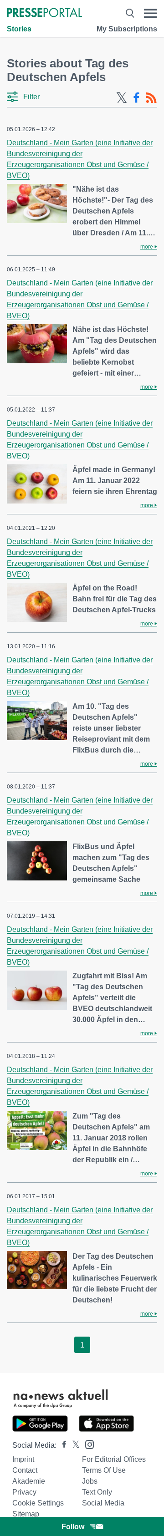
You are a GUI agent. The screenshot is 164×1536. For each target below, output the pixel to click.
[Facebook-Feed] (136, 98)
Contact (24, 1470)
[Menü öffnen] (150, 13)
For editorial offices (114, 1459)
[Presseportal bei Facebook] (61, 1445)
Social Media (103, 1503)
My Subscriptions (127, 29)
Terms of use (104, 1470)
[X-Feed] (122, 98)
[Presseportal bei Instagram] (87, 1444)
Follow (73, 1527)
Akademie (28, 1481)
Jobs (89, 1481)
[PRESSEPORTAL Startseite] (44, 13)
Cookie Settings (38, 1503)
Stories (19, 29)
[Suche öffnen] (129, 13)
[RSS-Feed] (151, 98)
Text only (97, 1492)
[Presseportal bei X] (73, 1445)
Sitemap (25, 1514)
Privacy (24, 1492)
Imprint (23, 1459)
